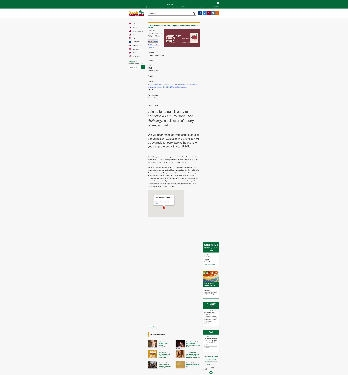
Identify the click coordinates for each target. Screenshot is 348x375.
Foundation (181, 7)
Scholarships (137, 45)
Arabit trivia (167, 7)
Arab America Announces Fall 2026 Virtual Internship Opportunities (164, 355)
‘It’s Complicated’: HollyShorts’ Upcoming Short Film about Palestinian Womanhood (193, 355)
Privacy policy (211, 364)
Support (216, 7)
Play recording (210, 264)
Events (135, 34)
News (134, 38)
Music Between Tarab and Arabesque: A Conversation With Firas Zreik (193, 344)
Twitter (204, 12)
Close (218, 3)
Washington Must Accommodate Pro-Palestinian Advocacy (165, 364)
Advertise (209, 7)
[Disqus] (174, 250)
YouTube (209, 12)
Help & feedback (211, 359)
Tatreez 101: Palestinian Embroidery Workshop (192, 363)
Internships (136, 42)
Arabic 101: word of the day (137, 7)
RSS (216, 12)
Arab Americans (138, 31)
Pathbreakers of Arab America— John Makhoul (164, 343)
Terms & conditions (211, 362)
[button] (164, 208)
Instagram (213, 12)
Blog (174, 7)
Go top (210, 373)
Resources (136, 49)
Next (154, 327)
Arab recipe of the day (154, 7)
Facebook (200, 12)
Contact (201, 7)
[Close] (172, 197)
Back (150, 327)
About (135, 27)
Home (134, 24)
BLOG (134, 53)
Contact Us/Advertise (211, 357)
